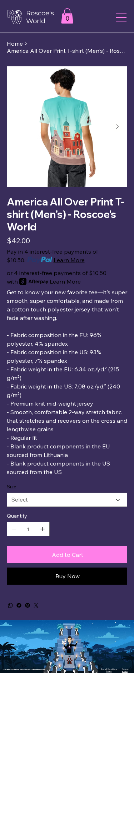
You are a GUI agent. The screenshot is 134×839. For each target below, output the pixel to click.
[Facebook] (19, 605)
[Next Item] (117, 126)
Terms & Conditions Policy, (109, 670)
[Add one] (42, 529)
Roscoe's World (40, 17)
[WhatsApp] (10, 605)
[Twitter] (36, 605)
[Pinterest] (27, 605)
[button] (67, 16)
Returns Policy (125, 670)
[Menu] (121, 17)
